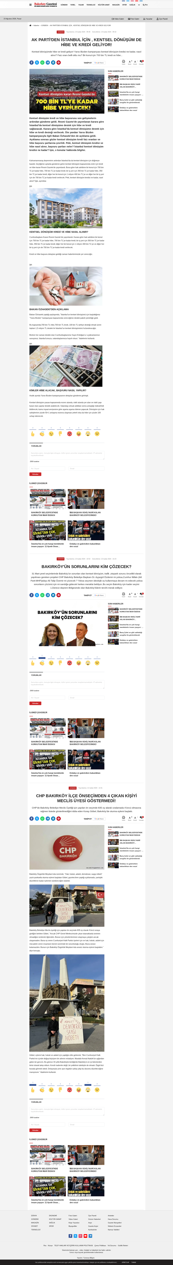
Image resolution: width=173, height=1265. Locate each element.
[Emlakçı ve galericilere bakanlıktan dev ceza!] (86, 530)
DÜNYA (34, 1216)
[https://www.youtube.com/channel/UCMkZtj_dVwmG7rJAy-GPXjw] (85, 1236)
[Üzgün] (97, 430)
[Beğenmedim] (60, 430)
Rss (45, 1245)
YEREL (72, 5)
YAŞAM (81, 5)
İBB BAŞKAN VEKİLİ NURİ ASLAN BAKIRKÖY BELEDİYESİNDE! (85, 514)
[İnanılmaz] (87, 430)
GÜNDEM (64, 5)
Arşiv (90, 1223)
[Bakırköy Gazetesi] (45, 5)
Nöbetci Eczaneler (114, 1226)
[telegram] (48, 62)
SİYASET (34, 1226)
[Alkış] (42, 430)
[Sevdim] (51, 430)
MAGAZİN (115, 5)
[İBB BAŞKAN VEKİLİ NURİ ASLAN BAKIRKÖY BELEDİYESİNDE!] (86, 499)
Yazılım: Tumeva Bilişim (86, 1258)
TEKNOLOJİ (90, 5)
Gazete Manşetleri (115, 1223)
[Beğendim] (32, 430)
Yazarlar (148, 19)
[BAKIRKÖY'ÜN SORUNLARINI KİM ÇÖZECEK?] (66, 624)
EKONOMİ (53, 1216)
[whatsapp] (42, 62)
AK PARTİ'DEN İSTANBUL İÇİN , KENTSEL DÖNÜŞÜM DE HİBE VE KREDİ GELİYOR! (80, 25)
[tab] (36, 446)
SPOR (124, 5)
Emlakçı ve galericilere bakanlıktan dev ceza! (85, 545)
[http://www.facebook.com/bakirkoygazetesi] (70, 1236)
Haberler (36, 25)
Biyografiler (73, 1226)
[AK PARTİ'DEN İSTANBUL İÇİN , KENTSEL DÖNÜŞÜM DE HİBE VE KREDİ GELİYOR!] (66, 91)
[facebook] (31, 62)
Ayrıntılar (125, 1262)
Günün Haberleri (94, 1219)
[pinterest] (58, 62)
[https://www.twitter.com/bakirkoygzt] (75, 1236)
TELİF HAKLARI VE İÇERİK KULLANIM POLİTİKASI (73, 1245)
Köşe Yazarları (74, 1223)
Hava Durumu (113, 1219)
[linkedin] (53, 62)
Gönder (35, 474)
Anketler (111, 1216)
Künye (50, 1245)
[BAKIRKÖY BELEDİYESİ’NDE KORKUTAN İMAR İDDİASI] (47, 499)
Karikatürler (92, 1230)
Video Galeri (119, 19)
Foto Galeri (134, 19)
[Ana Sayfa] (30, 25)
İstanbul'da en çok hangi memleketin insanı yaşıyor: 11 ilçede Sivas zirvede (47, 545)
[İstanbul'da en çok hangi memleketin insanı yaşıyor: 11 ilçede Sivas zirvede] (47, 530)
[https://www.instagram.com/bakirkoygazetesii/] (80, 1236)
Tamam (133, 1262)
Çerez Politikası (100, 1245)
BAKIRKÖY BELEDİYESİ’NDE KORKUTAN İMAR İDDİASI (44, 514)
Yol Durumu (112, 1245)
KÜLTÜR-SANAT (104, 5)
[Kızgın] (69, 430)
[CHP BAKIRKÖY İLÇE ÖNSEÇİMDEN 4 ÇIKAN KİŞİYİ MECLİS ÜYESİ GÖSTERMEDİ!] (66, 847)
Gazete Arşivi (93, 1226)
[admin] (90, 1236)
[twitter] (37, 62)
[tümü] (139, 5)
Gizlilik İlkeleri (123, 1245)
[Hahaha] (78, 430)
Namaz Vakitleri (113, 1230)
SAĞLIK (132, 5)
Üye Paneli (163, 19)
